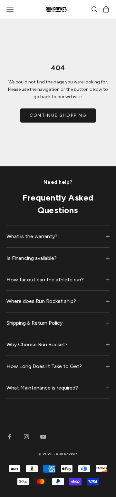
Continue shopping (58, 115)
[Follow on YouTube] (43, 436)
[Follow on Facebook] (9, 436)
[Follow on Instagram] (26, 436)
